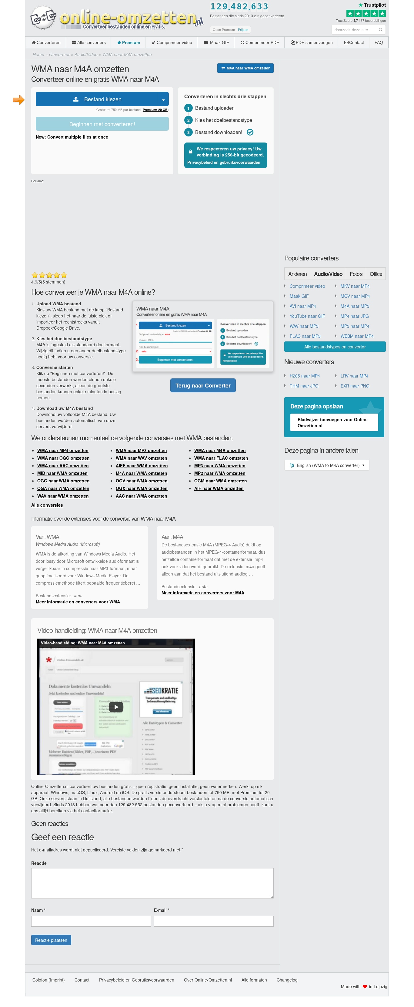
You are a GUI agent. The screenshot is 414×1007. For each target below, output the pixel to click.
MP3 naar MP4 (355, 326)
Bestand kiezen (101, 99)
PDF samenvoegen (314, 42)
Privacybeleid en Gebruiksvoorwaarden (136, 980)
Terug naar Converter (203, 385)
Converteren (49, 42)
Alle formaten (254, 980)
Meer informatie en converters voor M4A (203, 592)
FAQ (379, 42)
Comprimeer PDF (262, 42)
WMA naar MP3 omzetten (141, 450)
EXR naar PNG (355, 386)
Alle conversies (47, 505)
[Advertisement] (152, 225)
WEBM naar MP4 (357, 336)
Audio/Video (328, 274)
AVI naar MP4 (303, 306)
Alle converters (91, 42)
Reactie (39, 863)
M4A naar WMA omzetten (248, 68)
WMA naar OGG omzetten (63, 458)
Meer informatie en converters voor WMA (78, 602)
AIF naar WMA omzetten (219, 488)
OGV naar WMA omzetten (142, 481)
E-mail (161, 910)
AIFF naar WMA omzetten (142, 465)
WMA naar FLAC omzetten (221, 458)
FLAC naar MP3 (305, 336)
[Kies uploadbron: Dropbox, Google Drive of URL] (163, 99)
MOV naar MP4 (355, 296)
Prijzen (243, 29)
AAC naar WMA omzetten (141, 496)
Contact (356, 42)
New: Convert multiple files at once (72, 137)
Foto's (356, 273)
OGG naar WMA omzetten (63, 481)
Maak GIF (219, 42)
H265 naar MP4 (305, 376)
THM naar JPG (304, 386)
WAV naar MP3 (304, 326)
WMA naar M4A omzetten (220, 450)
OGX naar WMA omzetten (142, 488)
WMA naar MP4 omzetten (62, 450)
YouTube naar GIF (307, 316)
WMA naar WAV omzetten (141, 458)
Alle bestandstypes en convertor (335, 347)
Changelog (287, 980)
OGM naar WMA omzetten (220, 481)
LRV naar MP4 (355, 376)
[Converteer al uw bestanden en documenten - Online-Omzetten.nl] (116, 18)
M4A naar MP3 (355, 306)
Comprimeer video (174, 42)
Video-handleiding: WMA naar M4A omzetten (83, 643)
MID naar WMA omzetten (62, 473)
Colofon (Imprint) (48, 980)
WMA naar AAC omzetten (63, 465)
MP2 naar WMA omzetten (219, 473)
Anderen (297, 273)
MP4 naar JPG (355, 316)
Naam (38, 910)
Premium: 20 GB (155, 109)
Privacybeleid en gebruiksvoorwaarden (223, 162)
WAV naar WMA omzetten (63, 496)
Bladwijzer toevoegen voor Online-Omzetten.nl (333, 422)
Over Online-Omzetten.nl (208, 980)
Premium (131, 42)
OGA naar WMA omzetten (63, 488)
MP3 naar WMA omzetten (219, 465)
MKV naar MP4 (355, 286)
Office (376, 273)
